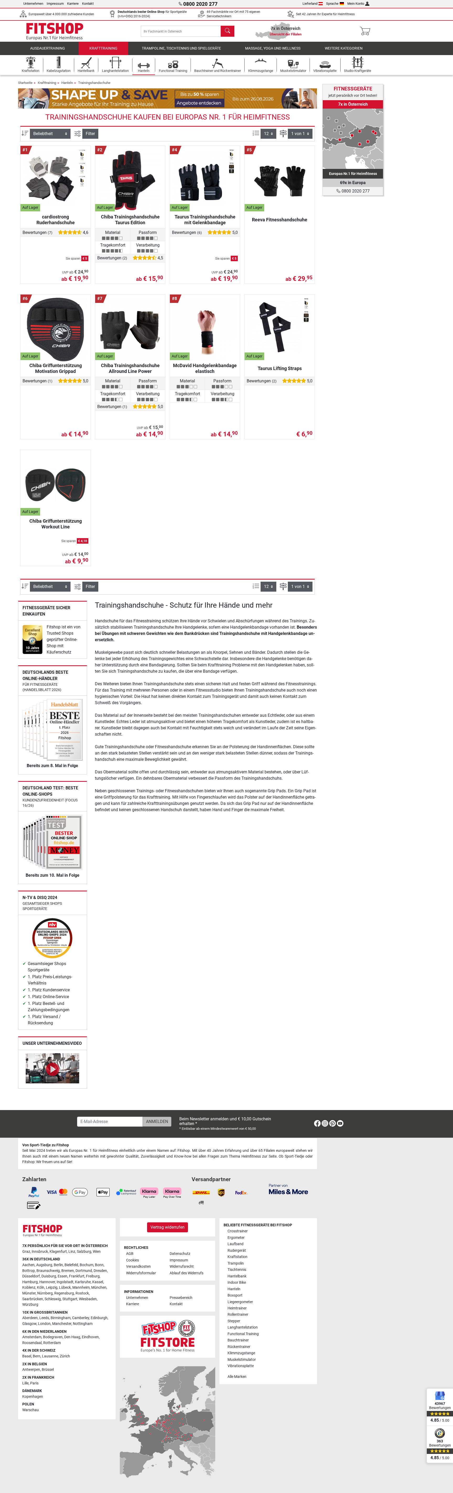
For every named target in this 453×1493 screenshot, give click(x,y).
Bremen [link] (67, 1271)
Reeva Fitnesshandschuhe (279, 219)
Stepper (234, 1321)
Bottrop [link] (28, 1271)
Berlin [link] (58, 1265)
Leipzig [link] (51, 1287)
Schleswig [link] (53, 1299)
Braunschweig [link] (48, 1271)
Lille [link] (25, 1383)
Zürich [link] (65, 1356)
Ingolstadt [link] (65, 1282)
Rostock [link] (82, 1293)
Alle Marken (237, 1376)
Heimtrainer (237, 1308)
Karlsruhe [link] (83, 1282)
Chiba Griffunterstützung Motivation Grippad (55, 368)
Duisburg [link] (48, 1276)
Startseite (25, 83)
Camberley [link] (80, 1318)
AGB (129, 1253)
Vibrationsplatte (241, 1366)
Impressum (55, 4)
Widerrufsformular (141, 1273)
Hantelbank (237, 1276)
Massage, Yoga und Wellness (272, 48)
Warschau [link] (30, 1410)
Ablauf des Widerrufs (186, 1273)
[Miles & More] (288, 1188)
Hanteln (67, 83)
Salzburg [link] (84, 1251)
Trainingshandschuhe (94, 83)
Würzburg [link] (30, 1304)
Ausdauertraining (47, 48)
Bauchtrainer (238, 1340)
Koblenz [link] (28, 1287)
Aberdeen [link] (30, 1318)
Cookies (132, 1260)
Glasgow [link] (29, 1323)
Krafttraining (103, 48)
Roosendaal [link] (32, 1343)
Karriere (73, 4)
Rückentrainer (239, 1347)
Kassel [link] (97, 1282)
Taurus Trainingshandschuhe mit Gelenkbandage (205, 219)
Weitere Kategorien (344, 48)
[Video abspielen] (52, 1069)
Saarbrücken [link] (32, 1299)
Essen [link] (62, 1276)
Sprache (332, 4)
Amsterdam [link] (31, 1337)
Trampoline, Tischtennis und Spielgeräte (181, 48)
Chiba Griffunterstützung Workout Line (55, 523)
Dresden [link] (100, 1271)
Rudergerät (237, 1250)
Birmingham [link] (61, 1318)
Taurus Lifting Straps (280, 368)
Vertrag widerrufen (167, 1227)
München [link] (98, 1287)
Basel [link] (26, 1356)
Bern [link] (36, 1356)
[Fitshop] (54, 30)
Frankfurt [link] (76, 1276)
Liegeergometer (240, 1302)
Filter (90, 133)
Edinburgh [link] (99, 1318)
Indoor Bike (237, 1282)
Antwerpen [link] (31, 1369)
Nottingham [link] (83, 1323)
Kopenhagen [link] (32, 1396)
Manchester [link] (61, 1323)
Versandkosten (138, 1266)
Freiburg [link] (93, 1276)
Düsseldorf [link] (31, 1276)
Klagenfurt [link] (58, 1251)
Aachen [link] (28, 1265)
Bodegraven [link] (53, 1337)
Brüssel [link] (48, 1369)
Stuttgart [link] (69, 1299)
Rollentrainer (238, 1314)
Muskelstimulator (242, 1359)
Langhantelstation (243, 1327)
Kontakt (88, 4)
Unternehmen (33, 4)
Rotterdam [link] (52, 1343)
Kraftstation (237, 1257)
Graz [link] (26, 1251)
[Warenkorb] (367, 31)
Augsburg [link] (44, 1265)
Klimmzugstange (241, 1353)
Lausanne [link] (50, 1356)
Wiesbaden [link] (88, 1299)
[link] (32, 639)
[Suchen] (227, 31)
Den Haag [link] (72, 1337)
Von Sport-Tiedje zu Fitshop (45, 1145)
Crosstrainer (238, 1231)
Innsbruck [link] (40, 1251)
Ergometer (236, 1237)
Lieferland (310, 4)
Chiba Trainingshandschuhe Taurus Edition (130, 219)
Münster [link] (29, 1293)
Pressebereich (181, 1298)
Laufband (236, 1244)
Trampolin (236, 1263)
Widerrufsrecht (182, 1266)
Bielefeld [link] (71, 1265)
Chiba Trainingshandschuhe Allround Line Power (130, 368)
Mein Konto (355, 4)
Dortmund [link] (84, 1271)
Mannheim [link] (81, 1287)
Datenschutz (180, 1253)
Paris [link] (34, 1383)
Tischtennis (237, 1269)
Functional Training (243, 1334)
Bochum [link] (86, 1265)
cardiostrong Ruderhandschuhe (55, 219)
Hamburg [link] (30, 1282)
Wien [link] (97, 1251)
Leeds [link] (44, 1318)
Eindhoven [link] (90, 1337)
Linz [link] (71, 1251)
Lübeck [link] (65, 1287)
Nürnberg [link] (45, 1293)
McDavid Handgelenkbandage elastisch (205, 368)
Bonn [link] (99, 1265)
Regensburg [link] (64, 1293)
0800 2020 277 (355, 191)
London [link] (44, 1323)
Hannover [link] (47, 1282)
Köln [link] (40, 1287)
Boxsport (235, 1295)
